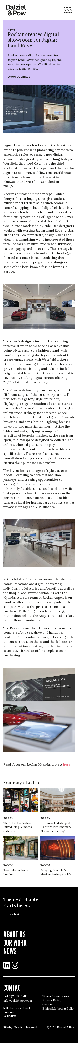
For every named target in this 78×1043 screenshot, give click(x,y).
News (12, 29)
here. (67, 764)
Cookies (47, 1004)
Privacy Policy (51, 1000)
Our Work (15, 942)
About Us (14, 934)
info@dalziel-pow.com (17, 1000)
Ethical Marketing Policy (58, 1008)
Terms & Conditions (55, 996)
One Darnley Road (25, 1027)
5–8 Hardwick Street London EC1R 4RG (16, 1012)
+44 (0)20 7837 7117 (15, 996)
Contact (13, 987)
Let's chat (11, 914)
